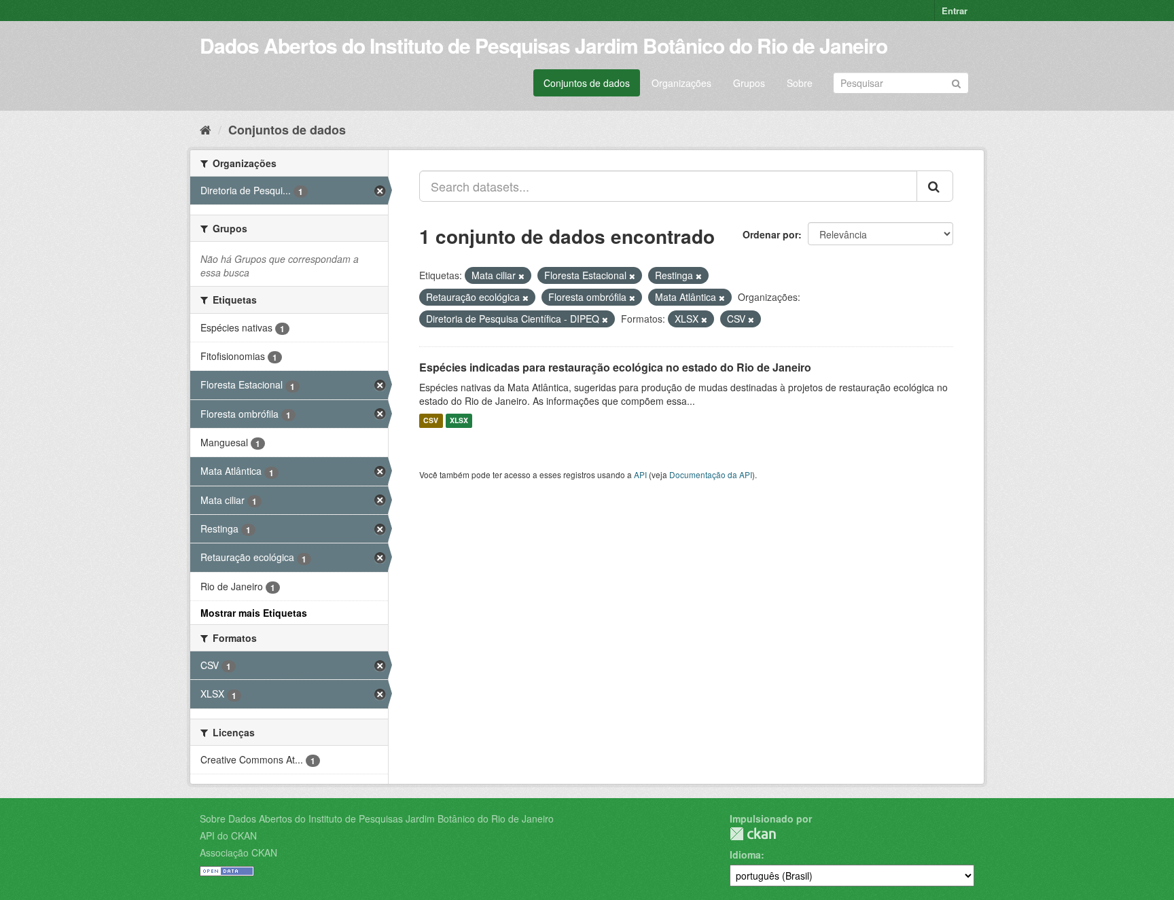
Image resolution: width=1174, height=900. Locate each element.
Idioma (745, 854)
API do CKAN (228, 835)
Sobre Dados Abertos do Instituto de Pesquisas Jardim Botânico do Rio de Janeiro (377, 818)
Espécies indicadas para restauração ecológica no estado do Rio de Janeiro (615, 367)
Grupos (749, 83)
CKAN (753, 834)
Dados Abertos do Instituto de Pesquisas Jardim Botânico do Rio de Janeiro (543, 45)
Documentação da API (710, 474)
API (640, 474)
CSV (430, 421)
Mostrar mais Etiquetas (253, 612)
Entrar (954, 10)
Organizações (681, 83)
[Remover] (521, 275)
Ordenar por (770, 234)
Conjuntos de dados (587, 83)
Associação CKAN (238, 852)
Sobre (800, 83)
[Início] (205, 129)
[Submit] (956, 82)
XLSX (459, 421)
